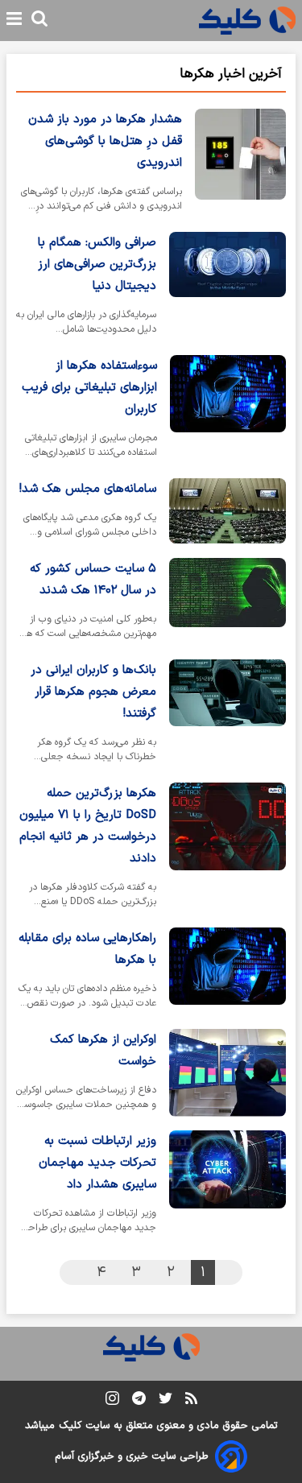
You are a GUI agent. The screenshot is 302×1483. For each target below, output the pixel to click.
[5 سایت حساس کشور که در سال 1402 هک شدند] (227, 602)
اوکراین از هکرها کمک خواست (103, 1051)
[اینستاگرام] (112, 1401)
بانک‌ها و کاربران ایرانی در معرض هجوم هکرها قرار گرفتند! (93, 692)
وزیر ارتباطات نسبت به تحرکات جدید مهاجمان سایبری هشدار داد (97, 1163)
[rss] (191, 1401)
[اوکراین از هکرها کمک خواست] (227, 1073)
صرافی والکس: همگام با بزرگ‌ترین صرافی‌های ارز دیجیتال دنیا (97, 264)
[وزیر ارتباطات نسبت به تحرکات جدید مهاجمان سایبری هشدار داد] (227, 1185)
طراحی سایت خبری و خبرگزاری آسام (132, 1456)
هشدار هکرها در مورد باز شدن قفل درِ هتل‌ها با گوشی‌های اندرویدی (105, 141)
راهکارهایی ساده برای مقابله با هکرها (87, 949)
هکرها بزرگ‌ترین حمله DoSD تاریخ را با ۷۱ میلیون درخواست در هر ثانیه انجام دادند (87, 826)
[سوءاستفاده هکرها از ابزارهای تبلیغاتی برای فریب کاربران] (228, 410)
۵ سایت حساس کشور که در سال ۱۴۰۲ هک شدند (93, 580)
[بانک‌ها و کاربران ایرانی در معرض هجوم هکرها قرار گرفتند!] (227, 714)
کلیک (70, 1426)
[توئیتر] (165, 1401)
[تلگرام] (139, 1401)
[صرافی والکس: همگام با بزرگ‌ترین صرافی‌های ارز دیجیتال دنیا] (227, 287)
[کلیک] (247, 20)
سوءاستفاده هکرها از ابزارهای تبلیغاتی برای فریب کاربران (89, 388)
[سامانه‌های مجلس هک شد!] (227, 511)
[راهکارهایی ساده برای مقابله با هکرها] (227, 971)
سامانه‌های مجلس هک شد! (87, 489)
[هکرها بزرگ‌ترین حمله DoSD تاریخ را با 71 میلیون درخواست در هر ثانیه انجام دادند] (227, 849)
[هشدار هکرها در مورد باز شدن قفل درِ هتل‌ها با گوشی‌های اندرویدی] (240, 164)
